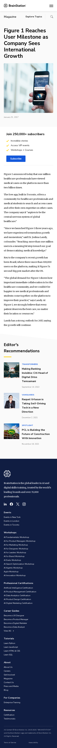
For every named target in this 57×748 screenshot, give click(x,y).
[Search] (51, 16)
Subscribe (16, 158)
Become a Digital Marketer (15, 623)
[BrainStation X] (17, 504)
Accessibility (33, 742)
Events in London (11, 521)
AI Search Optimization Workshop (19, 564)
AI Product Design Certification (17, 599)
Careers (7, 671)
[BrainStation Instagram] (24, 504)
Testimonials (9, 718)
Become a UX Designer (14, 615)
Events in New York (12, 517)
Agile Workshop (11, 571)
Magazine (8, 678)
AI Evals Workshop (12, 560)
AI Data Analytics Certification (17, 595)
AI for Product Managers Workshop (19, 541)
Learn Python (9, 643)
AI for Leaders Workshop (15, 552)
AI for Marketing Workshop (16, 545)
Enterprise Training (12, 702)
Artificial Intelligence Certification (18, 588)
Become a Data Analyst (14, 627)
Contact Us (9, 682)
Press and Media (11, 686)
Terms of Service (10, 742)
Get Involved (9, 675)
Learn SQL (8, 654)
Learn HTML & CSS (12, 651)
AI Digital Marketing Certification (18, 603)
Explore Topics (34, 16)
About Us (8, 667)
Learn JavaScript (11, 647)
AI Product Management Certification (20, 591)
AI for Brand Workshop (14, 556)
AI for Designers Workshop (16, 548)
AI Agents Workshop (13, 568)
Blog (6, 690)
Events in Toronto (11, 525)
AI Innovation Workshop (15, 575)
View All (8, 631)
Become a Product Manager (16, 619)
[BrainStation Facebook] (11, 504)
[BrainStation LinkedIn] (5, 504)
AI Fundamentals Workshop (16, 537)
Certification (9, 715)
